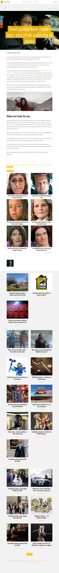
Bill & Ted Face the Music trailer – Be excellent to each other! (17, 351)
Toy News (17, 381)
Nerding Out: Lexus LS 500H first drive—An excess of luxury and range (41, 490)
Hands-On (35, 471)
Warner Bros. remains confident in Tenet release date (17, 433)
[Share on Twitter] (1, 21)
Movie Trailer (11, 332)
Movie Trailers (17, 354)
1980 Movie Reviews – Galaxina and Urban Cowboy (41, 378)
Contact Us (41, 560)
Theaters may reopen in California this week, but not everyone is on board (17, 322)
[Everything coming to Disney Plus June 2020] (17, 448)
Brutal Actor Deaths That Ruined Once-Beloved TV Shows (17, 249)
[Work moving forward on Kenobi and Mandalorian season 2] (41, 339)
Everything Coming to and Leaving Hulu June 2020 (17, 517)
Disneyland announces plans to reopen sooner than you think (17, 294)
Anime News (39, 436)
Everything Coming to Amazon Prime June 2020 (17, 544)
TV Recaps (17, 493)
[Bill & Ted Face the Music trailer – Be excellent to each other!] (17, 339)
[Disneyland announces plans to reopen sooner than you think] (17, 282)
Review (34, 498)
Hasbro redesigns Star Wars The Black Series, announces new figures (41, 544)
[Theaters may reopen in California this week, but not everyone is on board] (17, 310)
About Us (35, 560)
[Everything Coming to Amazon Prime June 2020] (17, 533)
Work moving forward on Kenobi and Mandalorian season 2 (41, 351)
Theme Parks (17, 297)
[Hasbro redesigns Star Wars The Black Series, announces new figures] (41, 533)
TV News (44, 297)
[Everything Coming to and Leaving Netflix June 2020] (17, 478)
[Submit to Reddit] (1, 23)
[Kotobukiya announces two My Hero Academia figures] (41, 421)
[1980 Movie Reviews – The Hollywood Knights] (41, 505)
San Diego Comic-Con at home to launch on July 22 (42, 294)
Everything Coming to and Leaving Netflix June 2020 (17, 490)
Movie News (39, 297)
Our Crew (29, 560)
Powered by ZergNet (48, 252)
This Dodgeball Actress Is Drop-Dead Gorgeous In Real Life (41, 249)
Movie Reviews (41, 381)
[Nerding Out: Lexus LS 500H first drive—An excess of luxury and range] (41, 478)
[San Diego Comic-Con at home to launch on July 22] (41, 282)
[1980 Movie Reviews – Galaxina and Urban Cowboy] (41, 366)
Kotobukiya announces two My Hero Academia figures (41, 433)
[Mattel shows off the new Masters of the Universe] (17, 366)
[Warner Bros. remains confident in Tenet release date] (17, 421)
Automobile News (41, 493)
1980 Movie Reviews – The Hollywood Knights (41, 517)
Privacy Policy (47, 560)
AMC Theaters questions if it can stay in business (42, 405)
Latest (29, 554)
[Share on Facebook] (1, 18)
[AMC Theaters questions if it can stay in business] (41, 394)
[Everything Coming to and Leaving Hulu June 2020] (17, 505)
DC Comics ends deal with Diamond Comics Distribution (17, 405)
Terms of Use (25, 562)
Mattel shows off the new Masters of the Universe (17, 378)
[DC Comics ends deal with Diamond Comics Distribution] (17, 394)
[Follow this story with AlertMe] (1, 26)
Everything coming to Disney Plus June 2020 (17, 460)
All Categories (33, 562)
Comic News (17, 409)
